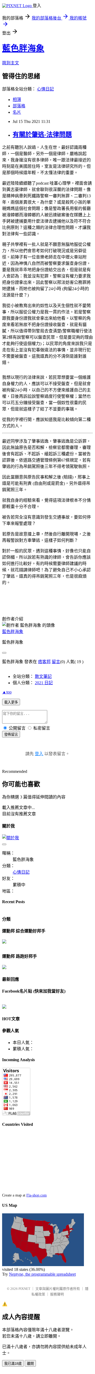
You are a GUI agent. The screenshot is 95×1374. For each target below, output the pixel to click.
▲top (7, 692)
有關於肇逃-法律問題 (42, 134)
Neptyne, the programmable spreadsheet (42, 1274)
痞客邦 (44, 661)
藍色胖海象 (23, 48)
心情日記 (45, 89)
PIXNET (24, 1289)
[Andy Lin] (4, 1007)
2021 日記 (44, 683)
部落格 (19, 106)
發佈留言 (11, 734)
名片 (17, 112)
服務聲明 (57, 1294)
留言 (56, 661)
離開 (30, 1364)
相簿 (17, 99)
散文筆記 (43, 676)
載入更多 (11, 702)
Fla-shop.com (36, 1195)
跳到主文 (10, 63)
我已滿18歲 (13, 1364)
